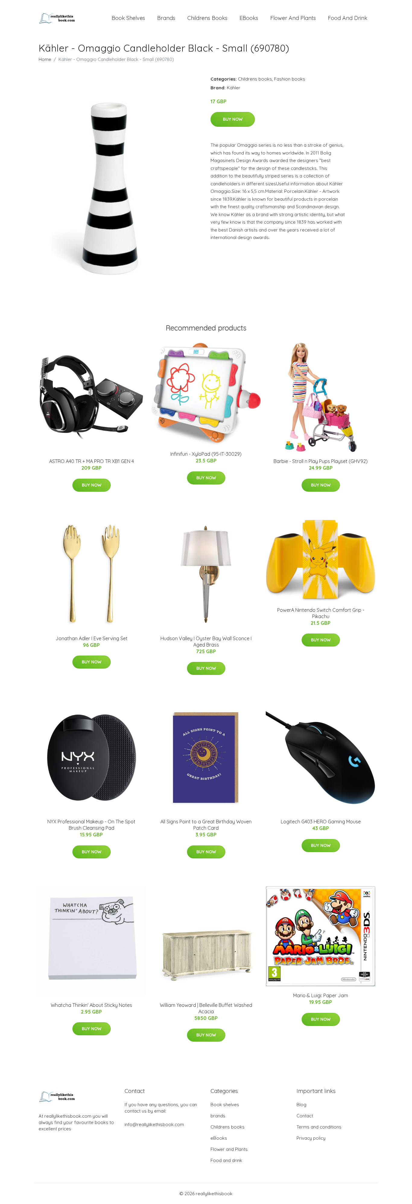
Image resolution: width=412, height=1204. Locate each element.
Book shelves (128, 17)
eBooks (248, 17)
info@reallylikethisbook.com (154, 1124)
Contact (304, 1116)
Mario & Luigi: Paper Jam (320, 995)
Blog (301, 1104)
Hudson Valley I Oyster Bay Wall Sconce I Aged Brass (206, 641)
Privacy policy (310, 1138)
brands (166, 17)
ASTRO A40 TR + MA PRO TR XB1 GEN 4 (91, 461)
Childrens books (207, 17)
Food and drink (347, 17)
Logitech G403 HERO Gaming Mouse (321, 822)
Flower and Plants (293, 17)
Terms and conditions (318, 1127)
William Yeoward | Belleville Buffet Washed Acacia (206, 1008)
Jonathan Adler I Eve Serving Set (91, 638)
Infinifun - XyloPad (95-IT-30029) (206, 454)
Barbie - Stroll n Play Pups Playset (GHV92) (321, 461)
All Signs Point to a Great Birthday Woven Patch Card (206, 825)
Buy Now (232, 119)
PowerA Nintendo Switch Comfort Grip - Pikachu (320, 613)
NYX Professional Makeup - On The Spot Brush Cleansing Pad (91, 825)
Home (45, 59)
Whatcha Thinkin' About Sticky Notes (91, 1005)
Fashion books (289, 79)
